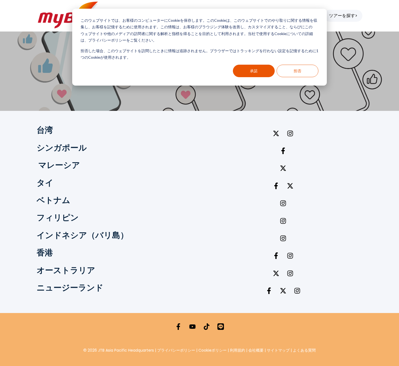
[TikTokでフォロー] (206, 326)
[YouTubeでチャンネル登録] (192, 326)
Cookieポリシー (213, 350)
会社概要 (256, 350)
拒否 (297, 70)
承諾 (254, 70)
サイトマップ (278, 350)
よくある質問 (304, 350)
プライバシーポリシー (176, 350)
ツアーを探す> (343, 15)
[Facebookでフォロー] (283, 150)
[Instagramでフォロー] (290, 133)
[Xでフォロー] (276, 133)
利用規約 (237, 350)
